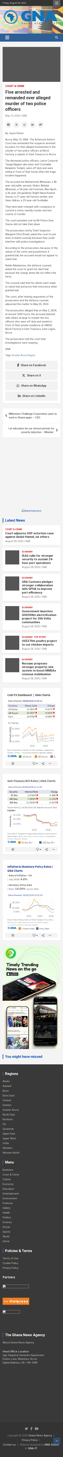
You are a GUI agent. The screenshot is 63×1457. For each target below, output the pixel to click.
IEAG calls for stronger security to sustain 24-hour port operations (37, 559)
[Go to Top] (56, 1441)
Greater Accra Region (23, 355)
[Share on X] (16, 125)
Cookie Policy (10, 1263)
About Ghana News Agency (18, 1342)
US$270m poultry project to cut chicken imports (39, 642)
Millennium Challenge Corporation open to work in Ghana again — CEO (33, 415)
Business (8, 1169)
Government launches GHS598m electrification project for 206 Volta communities (39, 616)
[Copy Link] (40, 125)
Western (7, 1148)
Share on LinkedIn (33, 396)
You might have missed (23, 1056)
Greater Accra (11, 1109)
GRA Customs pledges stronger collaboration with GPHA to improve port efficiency (37, 587)
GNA (24, 115)
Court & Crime (14, 86)
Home (6, 1241)
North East (9, 1114)
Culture (7, 1179)
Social (6, 1227)
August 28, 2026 (14, 541)
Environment (10, 1198)
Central (7, 1100)
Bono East (9, 1095)
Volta (6, 1143)
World (6, 1236)
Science (7, 1222)
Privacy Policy (10, 1267)
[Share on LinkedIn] (32, 125)
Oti (4, 1124)
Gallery (6, 1208)
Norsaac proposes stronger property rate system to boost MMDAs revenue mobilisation (39, 669)
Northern (8, 1119)
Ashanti (7, 1086)
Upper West (9, 1138)
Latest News (15, 520)
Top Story (40, 637)
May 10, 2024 (12, 115)
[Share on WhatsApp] (24, 125)
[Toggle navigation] (7, 38)
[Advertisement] (31, 476)
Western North (11, 1152)
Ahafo (6, 1081)
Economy (27, 552)
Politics (7, 1217)
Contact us (9, 1444)
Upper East (9, 1133)
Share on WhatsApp (33, 385)
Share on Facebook (33, 365)
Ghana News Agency (40, 1435)
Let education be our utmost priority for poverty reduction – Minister (31, 430)
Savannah (8, 1128)
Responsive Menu (56, 3)
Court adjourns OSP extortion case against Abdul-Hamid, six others (29, 535)
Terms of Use (10, 1258)
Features (8, 1203)
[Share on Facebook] (8, 125)
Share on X (34, 375)
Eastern (7, 1105)
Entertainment (11, 1193)
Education (8, 1188)
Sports (6, 1231)
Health (6, 1212)
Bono (6, 1090)
